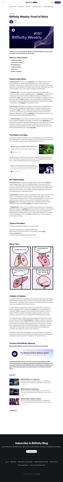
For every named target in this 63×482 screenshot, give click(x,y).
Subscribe (57, 2)
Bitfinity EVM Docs (54, 461)
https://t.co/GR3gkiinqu (15, 233)
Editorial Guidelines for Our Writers (41, 461)
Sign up (6, 461)
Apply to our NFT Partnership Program (37, 465)
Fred (15, 21)
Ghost (38, 473)
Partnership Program (37, 6)
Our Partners (28, 6)
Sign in (52, 2)
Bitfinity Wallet (21, 6)
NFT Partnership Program (23, 465)
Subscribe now (32, 451)
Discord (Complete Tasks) (48, 6)
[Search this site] (3, 2)
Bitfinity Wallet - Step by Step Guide (25, 461)
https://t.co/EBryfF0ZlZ (31, 229)
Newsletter (11, 13)
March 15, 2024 (32, 235)
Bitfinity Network (13, 6)
